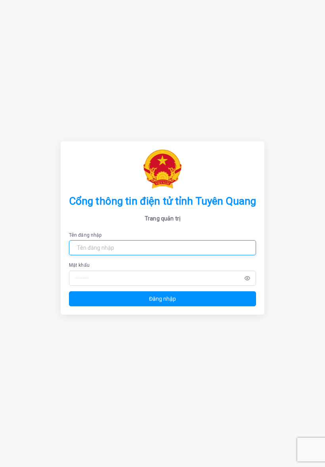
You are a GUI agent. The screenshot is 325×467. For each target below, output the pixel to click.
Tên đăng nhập (85, 235)
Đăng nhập (162, 299)
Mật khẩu (79, 265)
